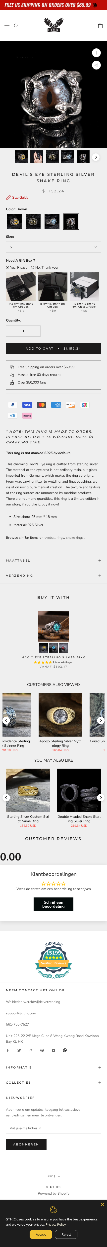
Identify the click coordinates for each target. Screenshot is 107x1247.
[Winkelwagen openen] (100, 25)
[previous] (11, 157)
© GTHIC (53, 1187)
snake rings (75, 537)
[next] (96, 157)
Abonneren (26, 1144)
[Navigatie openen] (6, 25)
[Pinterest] (42, 1050)
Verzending (19, 575)
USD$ (51, 1176)
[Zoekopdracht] (16, 25)
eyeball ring (53, 537)
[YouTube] (53, 1050)
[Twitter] (19, 1050)
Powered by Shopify (53, 1193)
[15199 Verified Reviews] (53, 979)
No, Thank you (46, 267)
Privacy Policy (56, 1224)
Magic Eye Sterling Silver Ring (53, 657)
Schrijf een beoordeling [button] (53, 904)
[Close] (102, 1204)
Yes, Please (18, 267)
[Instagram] (30, 1050)
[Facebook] (7, 1050)
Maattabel (18, 560)
